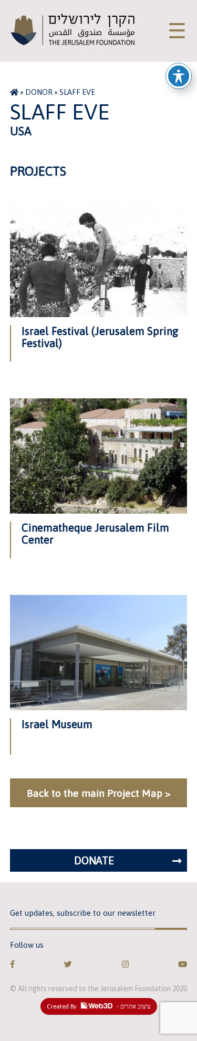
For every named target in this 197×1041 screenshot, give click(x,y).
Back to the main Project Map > (99, 793)
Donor (39, 92)
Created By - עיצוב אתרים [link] (99, 1006)
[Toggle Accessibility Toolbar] (178, 76)
